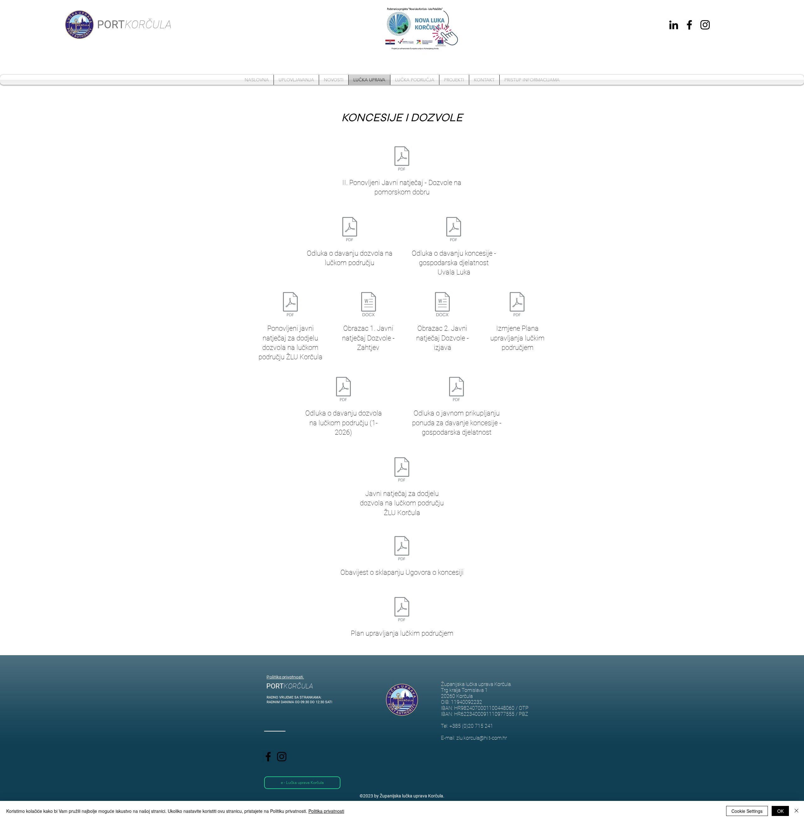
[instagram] (705, 25)
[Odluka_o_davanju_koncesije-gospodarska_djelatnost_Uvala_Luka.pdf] (454, 230)
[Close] (796, 811)
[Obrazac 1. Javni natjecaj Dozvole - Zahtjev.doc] (369, 305)
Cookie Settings (747, 811)
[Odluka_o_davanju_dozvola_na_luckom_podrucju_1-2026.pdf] (343, 390)
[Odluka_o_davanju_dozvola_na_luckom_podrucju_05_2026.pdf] (350, 230)
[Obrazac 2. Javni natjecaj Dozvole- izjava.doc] (442, 305)
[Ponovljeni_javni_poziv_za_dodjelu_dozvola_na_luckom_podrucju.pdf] (290, 305)
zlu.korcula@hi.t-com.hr (481, 738)
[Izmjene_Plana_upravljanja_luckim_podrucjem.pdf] (517, 305)
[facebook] (689, 25)
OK (780, 811)
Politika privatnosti (326, 811)
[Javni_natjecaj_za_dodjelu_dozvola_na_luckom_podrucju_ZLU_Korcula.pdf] (402, 470)
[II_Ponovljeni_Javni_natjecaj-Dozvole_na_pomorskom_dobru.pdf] (402, 159)
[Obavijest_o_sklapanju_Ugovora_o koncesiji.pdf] (402, 549)
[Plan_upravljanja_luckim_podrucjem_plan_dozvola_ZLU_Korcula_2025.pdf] (402, 610)
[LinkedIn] (673, 25)
